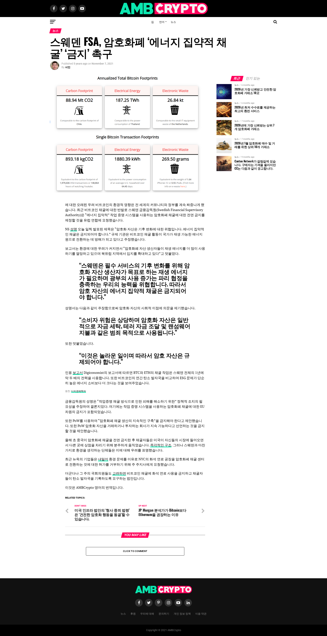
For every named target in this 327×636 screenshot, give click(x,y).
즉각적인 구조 (160, 445)
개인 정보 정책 (182, 613)
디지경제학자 (78, 391)
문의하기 (164, 613)
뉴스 (173, 22)
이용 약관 (200, 613)
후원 (133, 613)
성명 (73, 229)
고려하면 (119, 473)
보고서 (78, 372)
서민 (67, 67)
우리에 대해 (147, 613)
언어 (161, 22)
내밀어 (103, 459)
